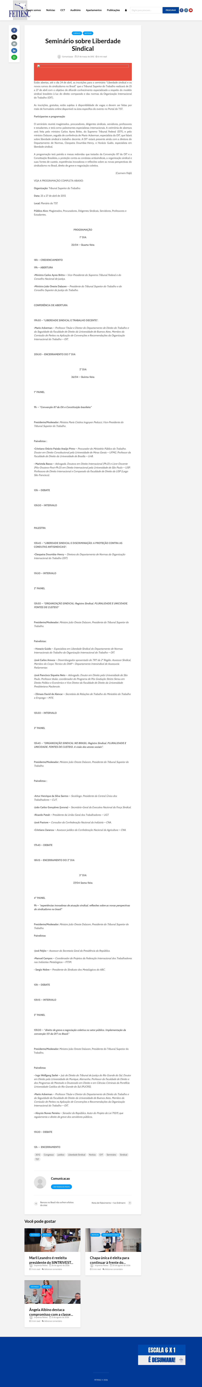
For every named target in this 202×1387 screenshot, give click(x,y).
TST (37, 1159)
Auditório (75, 10)
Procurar (171, 10)
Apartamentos (94, 10)
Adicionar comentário (53, 1269)
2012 (38, 1154)
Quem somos (33, 10)
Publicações (113, 10)
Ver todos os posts (61, 1187)
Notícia (92, 1154)
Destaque (35, 1235)
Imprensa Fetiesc (41, 1265)
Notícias (50, 10)
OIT (101, 1154)
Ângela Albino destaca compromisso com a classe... (51, 1312)
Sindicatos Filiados (111, 1235)
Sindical (123, 1154)
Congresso (49, 1154)
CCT (62, 10)
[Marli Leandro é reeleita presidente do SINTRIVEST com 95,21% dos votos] (52, 1239)
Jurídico (77, 33)
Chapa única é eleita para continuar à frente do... (109, 1260)
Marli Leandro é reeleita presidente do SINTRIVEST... (51, 1260)
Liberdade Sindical (76, 1154)
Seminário (111, 1154)
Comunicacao (67, 56)
